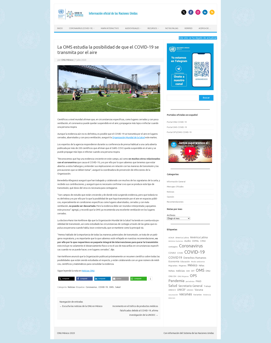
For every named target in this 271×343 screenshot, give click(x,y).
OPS (193, 276)
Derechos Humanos (194, 257)
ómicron (171, 298)
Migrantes (173, 265)
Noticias (71, 287)
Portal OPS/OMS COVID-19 (179, 132)
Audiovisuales (132, 28)
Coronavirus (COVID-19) (81, 28)
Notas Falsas (171, 28)
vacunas (185, 294)
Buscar (206, 97)
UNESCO (172, 290)
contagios (173, 246)
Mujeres (182, 265)
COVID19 (175, 257)
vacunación (173, 295)
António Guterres (175, 241)
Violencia (207, 295)
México (192, 265)
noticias (180, 270)
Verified (188, 28)
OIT (193, 271)
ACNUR (171, 238)
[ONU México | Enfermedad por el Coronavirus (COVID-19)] (99, 19)
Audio (187, 241)
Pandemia (176, 281)
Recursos (152, 28)
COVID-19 (103, 287)
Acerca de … (205, 28)
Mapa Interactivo (110, 28)
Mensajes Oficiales (175, 186)
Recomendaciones (175, 202)
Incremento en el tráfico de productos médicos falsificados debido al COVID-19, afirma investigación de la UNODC (135, 310)
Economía (173, 261)
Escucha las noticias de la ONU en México (81, 306)
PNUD (198, 281)
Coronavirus (91, 287)
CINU (203, 241)
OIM (188, 271)
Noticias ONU (88, 270)
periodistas (190, 281)
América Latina (199, 237)
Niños (171, 270)
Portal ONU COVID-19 (177, 122)
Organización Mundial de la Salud (128, 137)
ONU (208, 271)
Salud (117, 287)
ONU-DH (172, 276)
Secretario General (190, 285)
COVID (180, 253)
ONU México (67, 60)
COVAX (172, 253)
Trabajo (207, 286)
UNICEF (181, 289)
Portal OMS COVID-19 (177, 127)
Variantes (197, 294)
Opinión (170, 197)
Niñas (201, 265)
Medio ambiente (198, 262)
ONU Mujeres (183, 276)
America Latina (182, 238)
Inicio (60, 28)
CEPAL (195, 241)
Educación (185, 261)
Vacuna (199, 289)
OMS (111, 287)
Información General (176, 181)
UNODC (190, 290)
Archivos (171, 215)
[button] (66, 279)
